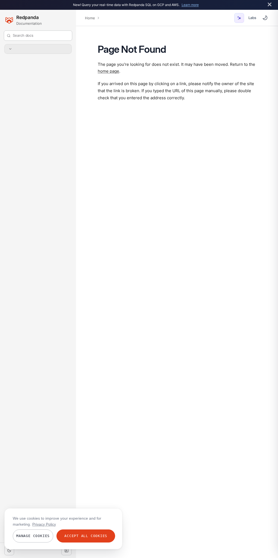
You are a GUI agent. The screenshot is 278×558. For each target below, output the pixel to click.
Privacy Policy (44, 524)
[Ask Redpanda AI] (239, 18)
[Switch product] (38, 49)
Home (90, 18)
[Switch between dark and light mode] (265, 17)
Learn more (190, 5)
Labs (252, 18)
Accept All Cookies (85, 536)
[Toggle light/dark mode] (9, 550)
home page (108, 71)
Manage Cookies (33, 536)
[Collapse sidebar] (66, 550)
